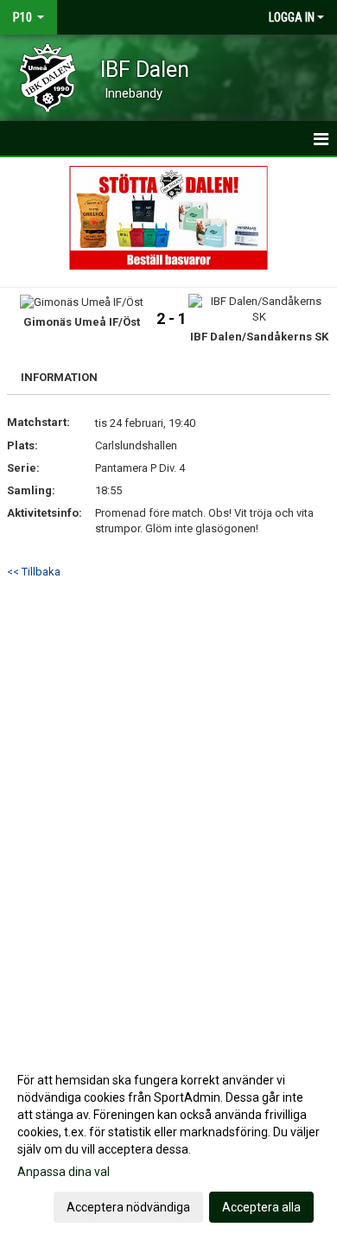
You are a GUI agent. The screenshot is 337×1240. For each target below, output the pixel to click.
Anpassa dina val (63, 1172)
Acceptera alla (261, 1207)
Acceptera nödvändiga (128, 1207)
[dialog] (168, 1143)
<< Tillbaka (33, 571)
